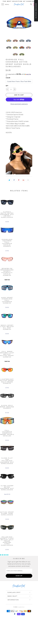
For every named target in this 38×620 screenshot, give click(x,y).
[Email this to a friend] (28, 180)
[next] (30, 22)
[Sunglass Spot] (19, 4)
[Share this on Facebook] (14, 180)
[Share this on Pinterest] (19, 180)
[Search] (31, 4)
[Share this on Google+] (23, 180)
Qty (7, 85)
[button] (19, 75)
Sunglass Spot (20, 607)
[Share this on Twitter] (9, 180)
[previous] (7, 22)
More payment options (19, 104)
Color (8, 77)
